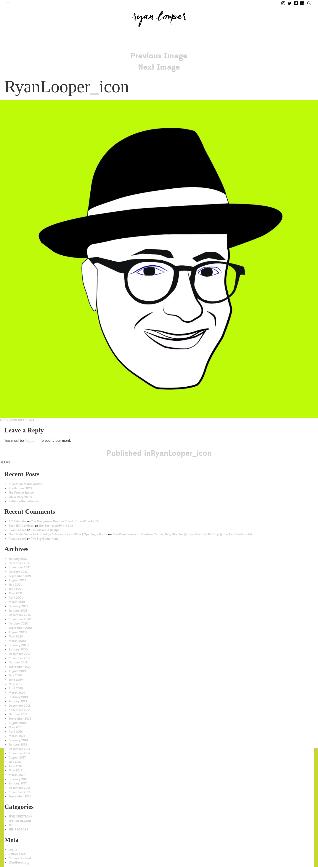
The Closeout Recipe (45, 530)
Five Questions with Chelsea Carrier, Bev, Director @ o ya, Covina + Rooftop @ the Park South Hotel (182, 534)
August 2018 (17, 723)
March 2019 (17, 693)
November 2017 (19, 753)
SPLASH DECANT (20, 821)
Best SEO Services (21, 526)
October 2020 (18, 623)
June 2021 (16, 589)
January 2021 (18, 610)
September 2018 (20, 718)
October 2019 (18, 662)
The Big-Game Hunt (44, 538)
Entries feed (17, 854)
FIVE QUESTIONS (20, 816)
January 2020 (18, 649)
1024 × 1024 (26, 420)
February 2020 (19, 645)
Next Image (159, 67)
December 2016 (20, 788)
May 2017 (15, 770)
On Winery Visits (20, 497)
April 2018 (16, 731)
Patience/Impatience (23, 501)
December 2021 (20, 563)
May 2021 (15, 593)
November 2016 (20, 792)
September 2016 (20, 796)
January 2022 (18, 559)
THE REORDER (18, 829)
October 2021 (18, 572)
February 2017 (18, 779)
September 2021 (20, 576)
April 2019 (16, 688)
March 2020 (17, 641)
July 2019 (15, 675)
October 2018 (18, 714)
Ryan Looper (17, 530)
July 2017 (15, 762)
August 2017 (17, 757)
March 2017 (17, 775)
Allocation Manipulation (25, 484)
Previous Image (159, 56)
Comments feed (20, 858)
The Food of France (21, 492)
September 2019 (20, 667)
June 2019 (16, 680)
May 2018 (15, 727)
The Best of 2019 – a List (56, 526)
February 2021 (18, 606)
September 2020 (20, 628)
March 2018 (17, 736)
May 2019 (15, 684)
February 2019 (18, 697)
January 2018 (18, 744)
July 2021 (15, 584)
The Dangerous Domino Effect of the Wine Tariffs (65, 521)
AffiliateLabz (17, 521)
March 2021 (17, 602)
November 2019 (20, 658)
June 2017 (15, 766)
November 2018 (20, 710)
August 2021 (17, 580)
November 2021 (20, 567)
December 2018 (20, 706)
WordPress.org (19, 862)
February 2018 (18, 740)
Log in (13, 849)
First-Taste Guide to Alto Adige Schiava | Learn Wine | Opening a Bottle (58, 534)
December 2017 (19, 749)
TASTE (12, 825)
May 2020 (16, 636)
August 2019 (17, 671)
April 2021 (16, 597)
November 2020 (20, 619)
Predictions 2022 (20, 488)
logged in (32, 440)
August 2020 (18, 632)
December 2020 (20, 615)
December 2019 (20, 654)
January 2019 (18, 701)
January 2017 (18, 783)
